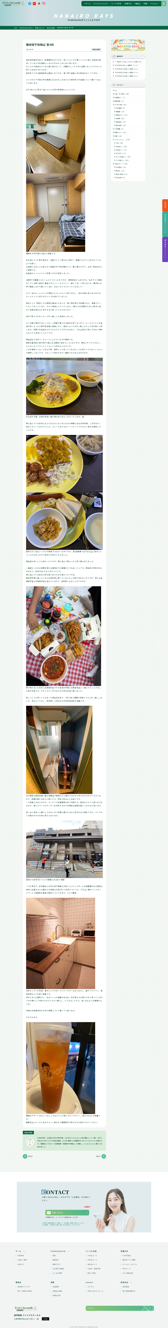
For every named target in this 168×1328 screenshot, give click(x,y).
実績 (115, 136)
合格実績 (56, 1287)
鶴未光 (118, 171)
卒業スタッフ (118, 164)
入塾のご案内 (22, 1260)
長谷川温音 (96, 49)
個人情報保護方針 (129, 1291)
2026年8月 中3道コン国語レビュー (126, 72)
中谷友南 (119, 178)
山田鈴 (118, 118)
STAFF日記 (118, 105)
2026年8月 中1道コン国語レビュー (126, 76)
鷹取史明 (117, 101)
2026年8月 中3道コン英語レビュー (126, 69)
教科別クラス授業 (129, 1260)
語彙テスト (118, 132)
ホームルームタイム (130, 1264)
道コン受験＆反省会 (25, 1291)
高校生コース (92, 1264)
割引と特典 (92, 1273)
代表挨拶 (21, 1255)
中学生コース (92, 1260)
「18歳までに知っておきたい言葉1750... (128, 62)
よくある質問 (57, 1273)
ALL (115, 90)
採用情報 (126, 1287)
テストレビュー (119, 140)
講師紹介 (56, 1260)
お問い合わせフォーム (95, 1291)
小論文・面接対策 (94, 1269)
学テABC (119, 153)
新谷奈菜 (119, 125)
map (46, 1319)
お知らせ (21, 1264)
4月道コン (119, 147)
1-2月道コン (120, 160)
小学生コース (92, 1255)
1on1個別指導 (128, 1273)
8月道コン (119, 150)
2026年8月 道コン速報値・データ (126, 65)
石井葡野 (119, 108)
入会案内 (87, 1207)
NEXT (98, 1156)
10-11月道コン (121, 157)
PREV (30, 1156)
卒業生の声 (57, 1295)
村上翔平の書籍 (58, 1269)
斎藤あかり (119, 115)
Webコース (127, 1269)
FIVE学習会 (127, 1255)
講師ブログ (57, 1264)
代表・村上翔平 (119, 94)
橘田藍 (118, 112)
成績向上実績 (57, 1291)
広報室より (118, 97)
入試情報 (117, 129)
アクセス (91, 1287)
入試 (117, 143)
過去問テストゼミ (24, 1287)
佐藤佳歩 (119, 122)
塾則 (54, 1255)
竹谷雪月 (119, 167)
